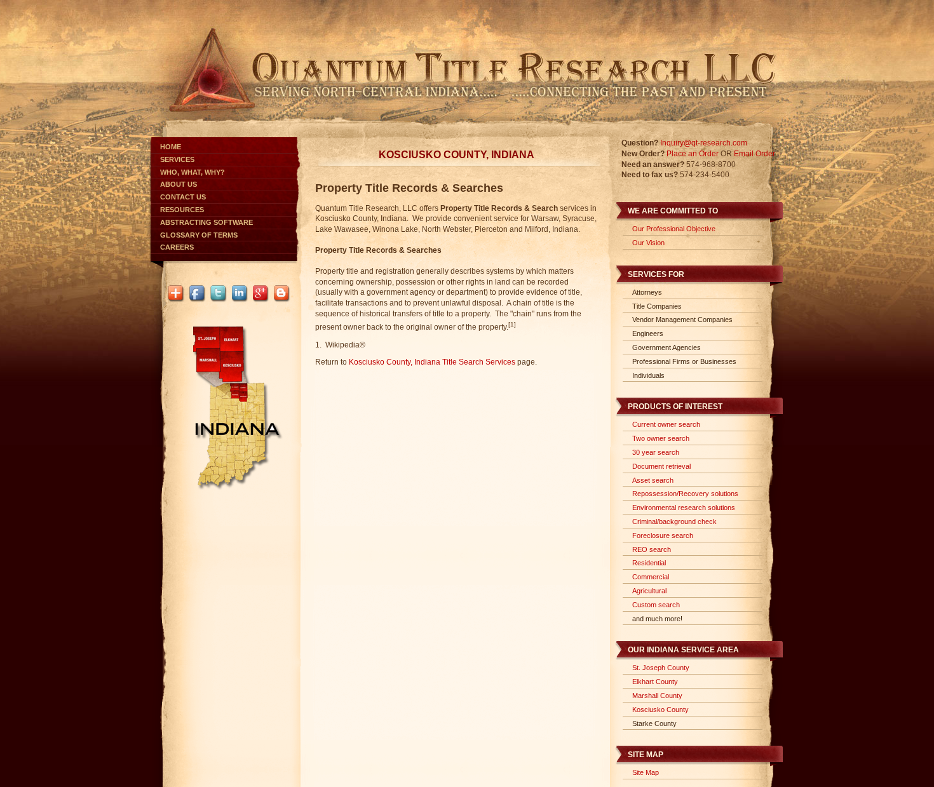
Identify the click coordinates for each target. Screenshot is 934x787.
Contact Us (183, 197)
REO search (651, 549)
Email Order (754, 153)
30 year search (655, 452)
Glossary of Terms (199, 235)
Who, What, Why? (192, 172)
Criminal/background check (674, 521)
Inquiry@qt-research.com (703, 142)
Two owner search (660, 438)
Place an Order (693, 153)
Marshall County (657, 695)
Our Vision (648, 242)
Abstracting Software (206, 222)
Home (170, 147)
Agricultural (649, 591)
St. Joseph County (660, 667)
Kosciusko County (660, 709)
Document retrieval (661, 466)
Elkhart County (655, 681)
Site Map (645, 772)
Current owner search (666, 424)
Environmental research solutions (683, 507)
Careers (177, 247)
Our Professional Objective (673, 228)
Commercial (650, 577)
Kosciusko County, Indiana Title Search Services (432, 362)
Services (177, 159)
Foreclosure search (662, 535)
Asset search (652, 480)
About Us (178, 184)
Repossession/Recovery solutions (685, 493)
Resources (182, 209)
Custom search (656, 605)
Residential (649, 563)
